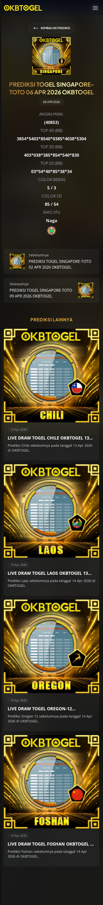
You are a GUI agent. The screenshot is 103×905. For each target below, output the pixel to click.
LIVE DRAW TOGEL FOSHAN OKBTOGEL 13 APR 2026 (51, 844)
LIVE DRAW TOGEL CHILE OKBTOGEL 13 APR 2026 (48, 438)
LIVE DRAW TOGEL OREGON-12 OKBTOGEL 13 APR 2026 (40, 709)
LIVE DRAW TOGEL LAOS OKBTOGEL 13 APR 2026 (48, 573)
